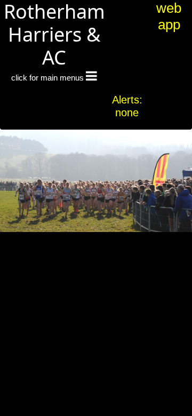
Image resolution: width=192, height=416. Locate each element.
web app (168, 16)
